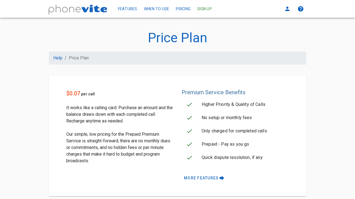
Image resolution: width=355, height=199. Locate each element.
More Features (204, 178)
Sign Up (204, 9)
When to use (156, 9)
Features (127, 9)
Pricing (183, 9)
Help (57, 58)
